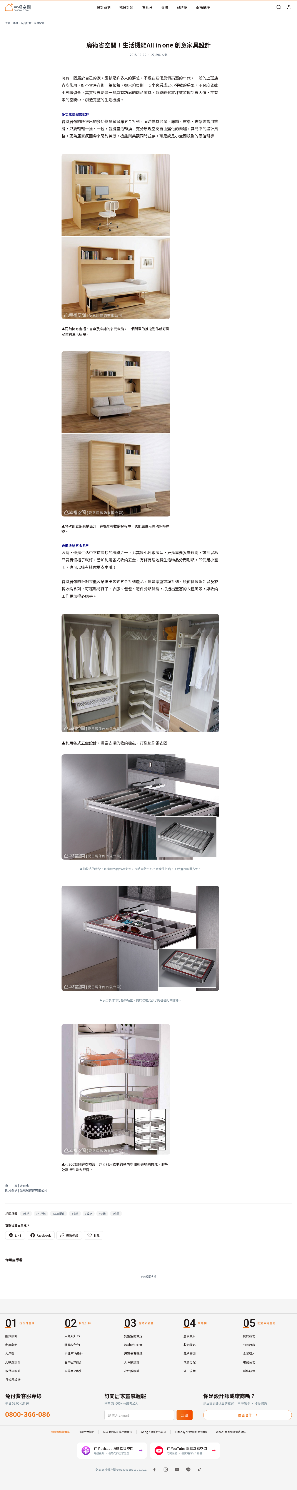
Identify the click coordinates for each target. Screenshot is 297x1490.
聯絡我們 (249, 1362)
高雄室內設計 (74, 1371)
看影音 (147, 7)
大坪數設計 (131, 1362)
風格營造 (190, 1353)
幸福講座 (203, 7)
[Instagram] (166, 1469)
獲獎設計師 (72, 1345)
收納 (26, 1213)
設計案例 (104, 7)
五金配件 (59, 1213)
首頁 (7, 23)
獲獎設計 (11, 1336)
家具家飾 (39, 23)
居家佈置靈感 (133, 1353)
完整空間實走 (133, 1336)
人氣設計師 (72, 1336)
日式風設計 (12, 1379)
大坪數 (9, 1353)
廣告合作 (245, 1415)
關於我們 (249, 1336)
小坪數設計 (131, 1371)
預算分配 (190, 1362)
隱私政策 (249, 1371)
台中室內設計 (74, 1362)
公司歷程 (249, 1345)
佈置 (116, 1213)
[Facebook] (154, 1469)
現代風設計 (12, 1371)
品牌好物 (26, 23)
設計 (88, 1213)
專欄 (164, 7)
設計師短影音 (133, 1345)
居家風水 (190, 1336)
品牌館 (182, 7)
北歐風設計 (12, 1362)
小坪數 (41, 1213)
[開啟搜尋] (278, 7)
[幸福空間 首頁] (18, 7)
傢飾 (102, 1213)
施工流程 (190, 1371)
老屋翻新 (11, 1345)
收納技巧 (190, 1345)
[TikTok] (199, 1469)
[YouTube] (177, 1469)
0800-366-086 (27, 1414)
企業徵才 (249, 1353)
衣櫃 (75, 1213)
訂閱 (184, 1415)
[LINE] (188, 1469)
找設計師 (126, 7)
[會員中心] (289, 7)
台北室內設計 (74, 1353)
